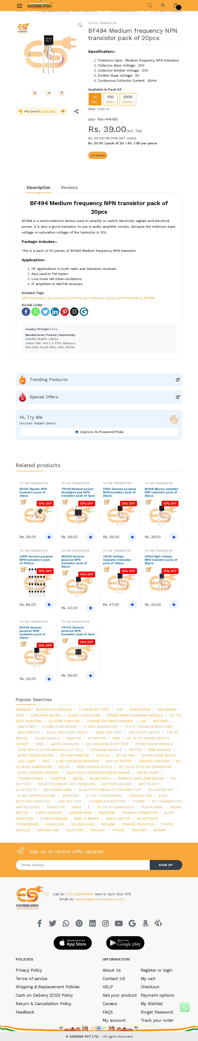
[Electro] (39, 5)
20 (95, 99)
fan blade (54, 824)
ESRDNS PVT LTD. (85, 1036)
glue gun (74, 830)
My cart (148, 978)
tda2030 (97, 830)
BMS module (159, 750)
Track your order (157, 1020)
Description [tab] (38, 187)
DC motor (97, 738)
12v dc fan (125, 755)
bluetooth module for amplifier (110, 790)
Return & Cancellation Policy (43, 1003)
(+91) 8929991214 (80, 894)
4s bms (159, 830)
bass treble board (36, 755)
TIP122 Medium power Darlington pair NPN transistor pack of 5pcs (78, 492)
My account (114, 1020)
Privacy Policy (29, 970)
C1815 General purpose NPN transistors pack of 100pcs (36, 560)
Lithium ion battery (106, 801)
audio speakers (65, 744)
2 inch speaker (48, 812)
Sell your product (120, 995)
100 (110, 99)
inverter (70, 795)
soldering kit (161, 790)
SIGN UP (166, 865)
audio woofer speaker (38, 772)
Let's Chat (48, 111)
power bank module (154, 744)
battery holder (117, 784)
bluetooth (100, 778)
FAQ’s (108, 1012)
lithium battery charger (109, 721)
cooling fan (140, 795)
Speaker (23, 709)
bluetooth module (54, 709)
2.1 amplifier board (59, 726)
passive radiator (137, 824)
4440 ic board (86, 818)
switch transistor (128, 298)
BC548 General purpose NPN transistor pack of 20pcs (32, 632)
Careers (110, 1003)
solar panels (47, 738)
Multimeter (28, 732)
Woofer (74, 738)
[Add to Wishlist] (63, 111)
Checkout (150, 986)
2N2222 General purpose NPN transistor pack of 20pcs (74, 561)
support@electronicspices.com (100, 899)
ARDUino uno (48, 830)
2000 (128, 99)
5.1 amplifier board (158, 755)
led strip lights (143, 732)
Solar (63, 767)
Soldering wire (57, 790)
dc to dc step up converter (145, 767)
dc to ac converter (115, 807)
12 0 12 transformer (103, 795)
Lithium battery (94, 709)
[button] (149, 5)
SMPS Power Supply (94, 767)
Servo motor (118, 818)
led (143, 721)
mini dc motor (119, 761)
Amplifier (26, 726)
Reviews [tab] (69, 187)
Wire (39, 744)
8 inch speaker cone (36, 795)
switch (102, 755)
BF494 (149, 298)
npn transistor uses (98, 298)
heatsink (107, 812)
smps (76, 807)
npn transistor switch (64, 298)
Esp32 (78, 778)
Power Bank (152, 807)
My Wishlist (152, 1003)
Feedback (25, 1012)
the (119, 709)
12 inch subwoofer (101, 726)
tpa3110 (118, 830)
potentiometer (74, 755)
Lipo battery (69, 801)
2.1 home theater (63, 721)
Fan (45, 761)
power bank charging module (135, 715)
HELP (108, 986)
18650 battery (108, 732)
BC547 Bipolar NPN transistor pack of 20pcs (33, 492)
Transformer (30, 778)
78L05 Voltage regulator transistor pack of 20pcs (117, 560)
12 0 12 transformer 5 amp (148, 726)
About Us (112, 970)
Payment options (157, 995)
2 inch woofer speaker (77, 761)
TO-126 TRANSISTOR (102, 23)
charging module (106, 750)
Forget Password (157, 1012)
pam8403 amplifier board (141, 778)
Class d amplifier (83, 715)
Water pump (148, 772)
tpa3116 (138, 801)
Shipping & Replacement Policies (48, 986)
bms (116, 738)
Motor (135, 750)
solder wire (82, 824)
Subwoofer (139, 709)
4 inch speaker (53, 818)
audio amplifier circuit (67, 732)
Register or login (157, 970)
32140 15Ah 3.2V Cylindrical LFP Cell (50, 750)
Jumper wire (80, 812)
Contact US (114, 978)
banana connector (139, 812)
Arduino (108, 824)
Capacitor (56, 807)
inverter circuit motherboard (66, 784)
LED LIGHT (27, 761)
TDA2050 (138, 830)
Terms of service (31, 978)
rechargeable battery (107, 744)
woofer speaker (154, 761)
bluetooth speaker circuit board (98, 772)
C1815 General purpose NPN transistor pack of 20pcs (119, 492)
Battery (160, 721)
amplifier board (45, 715)
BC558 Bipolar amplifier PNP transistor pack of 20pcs (161, 492)
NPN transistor (33, 298)
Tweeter (58, 778)
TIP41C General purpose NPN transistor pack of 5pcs (78, 631)
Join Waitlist (97, 155)
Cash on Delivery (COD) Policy (44, 995)
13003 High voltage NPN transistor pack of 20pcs (161, 560)
